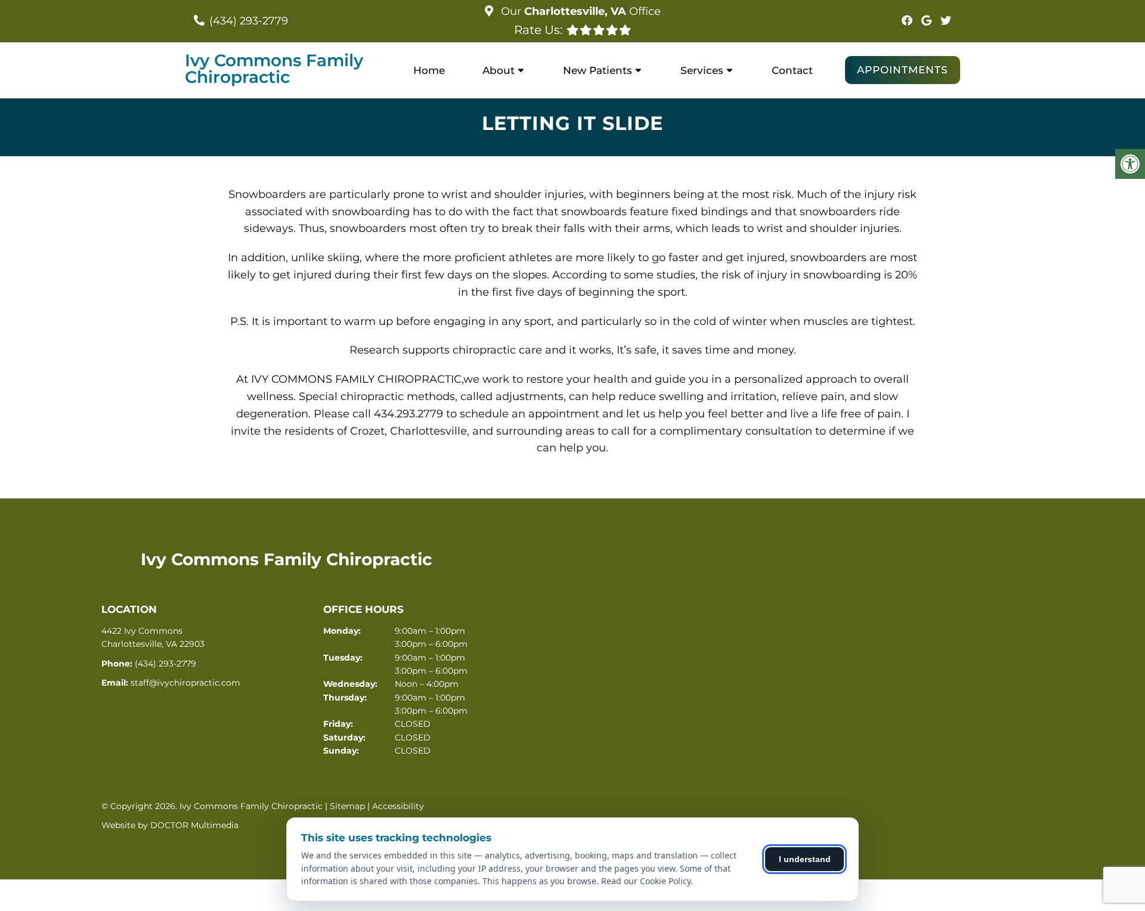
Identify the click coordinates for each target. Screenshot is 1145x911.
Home (429, 70)
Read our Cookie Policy (646, 881)
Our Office (579, 11)
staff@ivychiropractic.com (185, 682)
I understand (805, 859)
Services (701, 70)
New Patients (597, 70)
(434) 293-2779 (248, 20)
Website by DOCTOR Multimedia (170, 825)
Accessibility (398, 806)
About (498, 70)
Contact (792, 70)
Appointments (902, 70)
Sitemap (347, 806)
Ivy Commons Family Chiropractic (274, 68)
